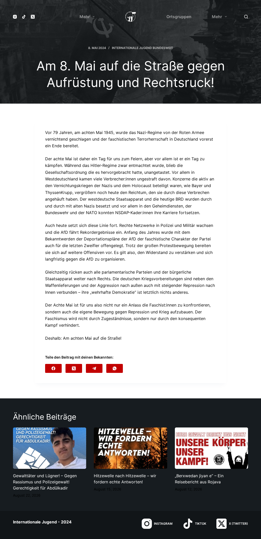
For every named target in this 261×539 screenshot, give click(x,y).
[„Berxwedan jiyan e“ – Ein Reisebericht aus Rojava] (211, 448)
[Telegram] (94, 368)
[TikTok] (24, 17)
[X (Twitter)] (33, 17)
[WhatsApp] (114, 368)
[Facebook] (53, 368)
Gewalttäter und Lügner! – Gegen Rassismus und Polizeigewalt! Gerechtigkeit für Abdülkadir (45, 482)
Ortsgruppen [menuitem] (178, 16)
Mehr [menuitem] (85, 16)
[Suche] (246, 17)
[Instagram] (15, 17)
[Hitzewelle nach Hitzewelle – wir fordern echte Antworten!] (130, 448)
